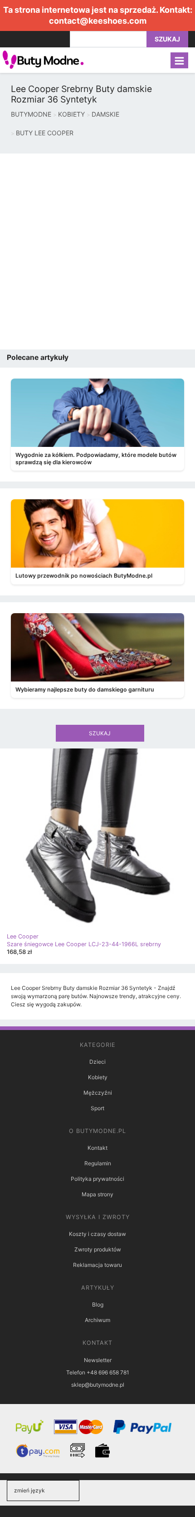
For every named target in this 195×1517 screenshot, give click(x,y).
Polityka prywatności (97, 1178)
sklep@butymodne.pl (97, 1384)
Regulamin (97, 1163)
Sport (97, 1108)
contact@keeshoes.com (97, 21)
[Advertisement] (97, 251)
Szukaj (167, 39)
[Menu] (179, 60)
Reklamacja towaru (97, 1264)
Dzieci (97, 1061)
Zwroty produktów (97, 1249)
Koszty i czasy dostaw (97, 1233)
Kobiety (97, 1077)
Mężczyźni (97, 1092)
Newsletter (98, 1360)
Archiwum (97, 1320)
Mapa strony (97, 1194)
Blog (97, 1304)
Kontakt (97, 1147)
